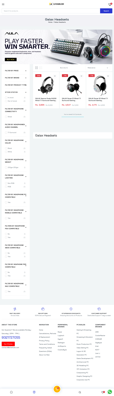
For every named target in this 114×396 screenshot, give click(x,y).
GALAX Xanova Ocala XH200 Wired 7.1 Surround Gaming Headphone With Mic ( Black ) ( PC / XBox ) (46, 99)
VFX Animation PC (83, 369)
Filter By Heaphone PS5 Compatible (15, 265)
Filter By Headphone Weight (14, 161)
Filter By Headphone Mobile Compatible (14, 211)
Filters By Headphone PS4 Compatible (15, 227)
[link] (55, 76)
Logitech (61, 335)
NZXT (97, 350)
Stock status (11, 92)
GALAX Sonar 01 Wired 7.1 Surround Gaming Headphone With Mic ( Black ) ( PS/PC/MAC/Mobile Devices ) (72, 99)
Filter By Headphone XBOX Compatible (14, 246)
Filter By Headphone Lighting (14, 176)
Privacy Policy (44, 341)
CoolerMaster (100, 335)
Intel (97, 346)
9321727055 (11, 337)
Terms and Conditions (47, 344)
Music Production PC (84, 344)
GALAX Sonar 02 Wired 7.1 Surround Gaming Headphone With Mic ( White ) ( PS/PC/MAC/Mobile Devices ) (98, 99)
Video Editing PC (83, 348)
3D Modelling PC (83, 366)
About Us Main (44, 355)
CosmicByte (62, 350)
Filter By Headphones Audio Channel (15, 125)
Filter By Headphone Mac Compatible (14, 285)
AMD (97, 332)
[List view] (41, 68)
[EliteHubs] (56, 4)
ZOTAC (98, 357)
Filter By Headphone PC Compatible (15, 195)
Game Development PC (85, 358)
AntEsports (62, 346)
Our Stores (8, 344)
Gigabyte (98, 343)
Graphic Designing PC (84, 376)
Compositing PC (82, 373)
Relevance (91, 68)
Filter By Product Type (15, 85)
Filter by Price (11, 71)
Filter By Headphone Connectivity (14, 110)
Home (50, 22)
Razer (60, 332)
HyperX (60, 339)
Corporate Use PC (83, 380)
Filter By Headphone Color (14, 141)
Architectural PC (83, 362)
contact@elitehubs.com (10, 347)
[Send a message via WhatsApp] (110, 392)
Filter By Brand (12, 78)
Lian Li (97, 353)
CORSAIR (98, 339)
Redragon (61, 343)
